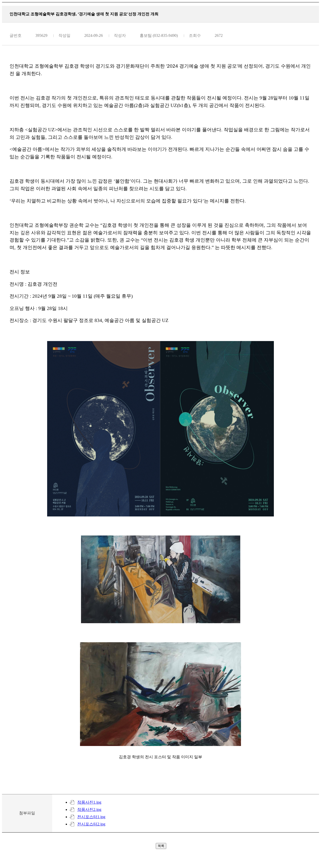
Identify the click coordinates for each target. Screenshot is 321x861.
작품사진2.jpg (89, 809)
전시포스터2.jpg (91, 824)
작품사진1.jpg (89, 802)
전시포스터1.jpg (91, 817)
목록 (161, 846)
